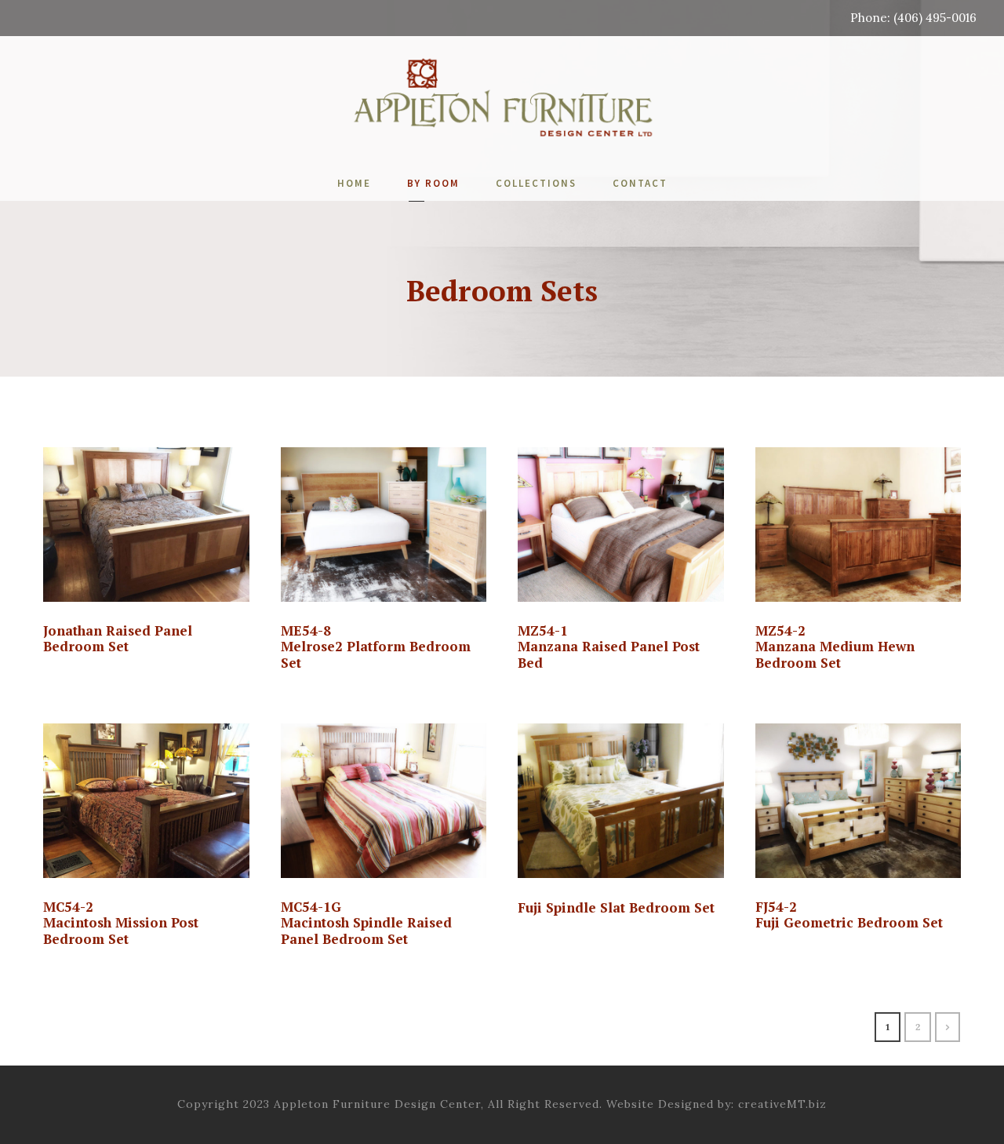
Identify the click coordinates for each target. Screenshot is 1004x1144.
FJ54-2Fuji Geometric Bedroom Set (849, 914)
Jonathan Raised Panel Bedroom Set (117, 638)
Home (354, 183)
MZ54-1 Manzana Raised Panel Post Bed (609, 646)
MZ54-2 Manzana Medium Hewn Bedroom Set (835, 646)
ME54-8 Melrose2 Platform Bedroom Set (376, 646)
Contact (640, 183)
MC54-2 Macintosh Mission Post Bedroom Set (120, 923)
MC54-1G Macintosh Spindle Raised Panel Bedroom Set (366, 923)
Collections (536, 183)
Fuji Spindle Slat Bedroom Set (616, 907)
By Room (433, 183)
